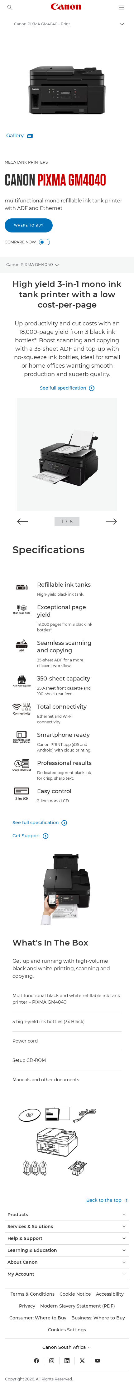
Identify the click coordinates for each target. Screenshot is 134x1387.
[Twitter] (82, 1360)
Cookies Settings (67, 1330)
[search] (10, 8)
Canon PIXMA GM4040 (29, 264)
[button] (22, 521)
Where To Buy (28, 225)
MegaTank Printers (26, 162)
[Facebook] (36, 1360)
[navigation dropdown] (122, 8)
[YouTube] (97, 1360)
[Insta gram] (51, 1360)
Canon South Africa (64, 1347)
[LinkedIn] (67, 1360)
